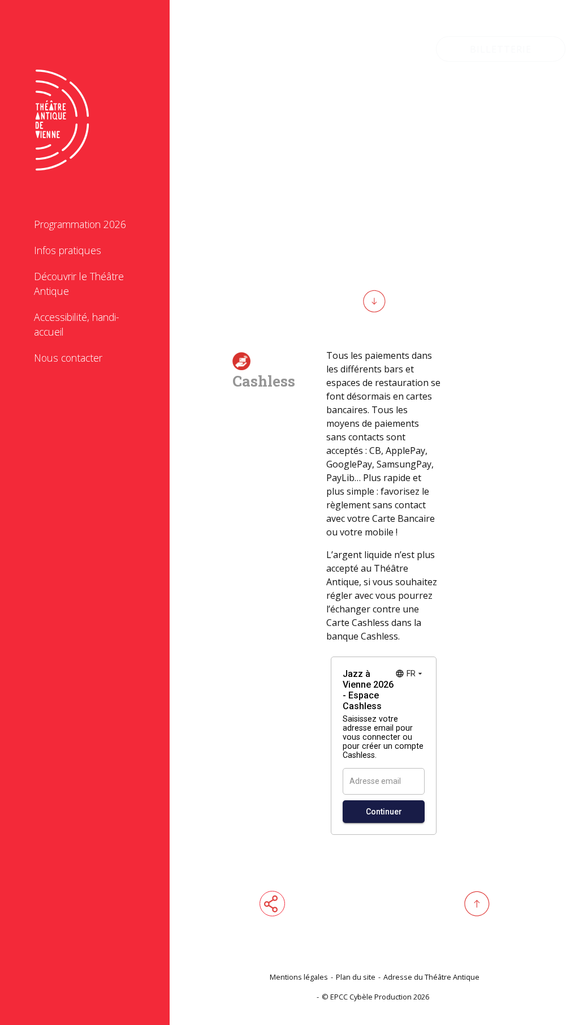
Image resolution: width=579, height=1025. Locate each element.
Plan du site (355, 977)
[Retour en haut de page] (477, 903)
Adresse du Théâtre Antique (431, 977)
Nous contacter (68, 357)
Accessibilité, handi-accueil (76, 324)
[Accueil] (62, 108)
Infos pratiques (67, 250)
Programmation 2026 (80, 224)
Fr (393, 49)
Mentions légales (299, 977)
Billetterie (501, 49)
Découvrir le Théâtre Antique (79, 283)
